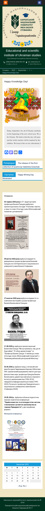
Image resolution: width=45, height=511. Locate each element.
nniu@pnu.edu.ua (11, 64)
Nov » (25, 486)
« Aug (20, 486)
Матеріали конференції (13, 414)
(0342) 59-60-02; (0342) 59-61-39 (15, 62)
